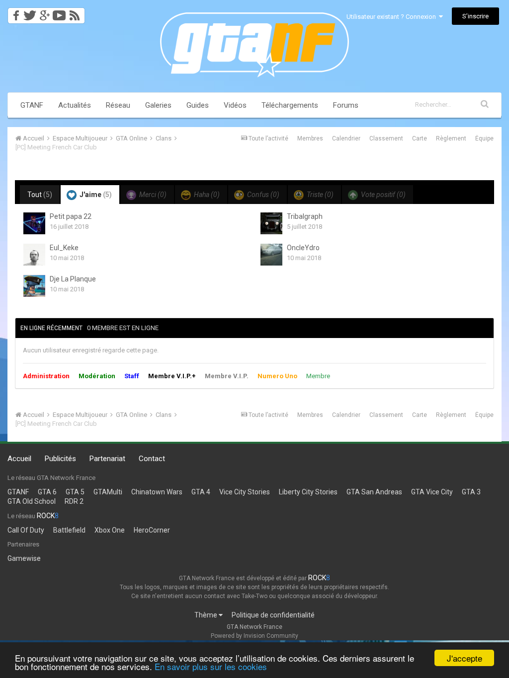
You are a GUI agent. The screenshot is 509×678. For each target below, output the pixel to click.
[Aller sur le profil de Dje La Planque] (34, 286)
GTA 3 (471, 492)
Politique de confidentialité (273, 615)
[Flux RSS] (76, 12)
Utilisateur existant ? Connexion (392, 16)
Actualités (74, 105)
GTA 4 (200, 492)
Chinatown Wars (156, 492)
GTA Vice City (432, 492)
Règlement (451, 138)
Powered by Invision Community (254, 635)
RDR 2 (74, 501)
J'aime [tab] (95, 195)
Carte (419, 138)
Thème (206, 615)
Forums (345, 105)
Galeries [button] (158, 105)
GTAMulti (107, 492)
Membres (310, 138)
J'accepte (464, 658)
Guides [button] (197, 105)
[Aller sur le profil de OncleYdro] (271, 255)
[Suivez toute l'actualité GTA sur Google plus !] (44, 12)
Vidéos (235, 105)
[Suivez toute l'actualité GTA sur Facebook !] (14, 12)
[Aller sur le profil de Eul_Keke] (34, 255)
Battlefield (69, 530)
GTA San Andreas (374, 492)
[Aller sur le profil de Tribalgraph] (271, 223)
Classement (386, 138)
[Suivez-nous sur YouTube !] (59, 12)
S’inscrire (475, 16)
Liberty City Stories (308, 492)
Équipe (484, 138)
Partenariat (107, 458)
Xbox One (109, 530)
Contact (152, 458)
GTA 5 (75, 492)
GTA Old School (31, 501)
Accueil (19, 458)
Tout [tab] (39, 195)
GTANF (31, 105)
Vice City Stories (244, 492)
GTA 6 (47, 492)
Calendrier (346, 138)
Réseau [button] (118, 105)
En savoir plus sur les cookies (211, 666)
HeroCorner (152, 530)
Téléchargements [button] (289, 105)
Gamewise (24, 558)
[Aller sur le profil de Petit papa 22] (34, 223)
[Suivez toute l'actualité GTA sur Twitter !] (29, 12)
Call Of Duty (25, 530)
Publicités (60, 458)
